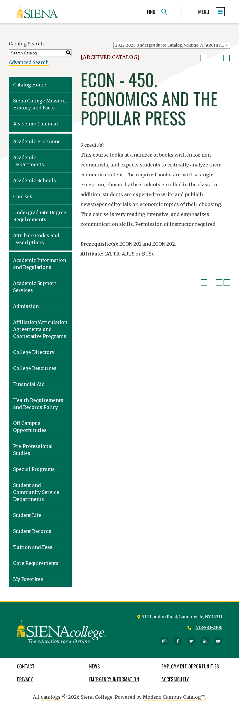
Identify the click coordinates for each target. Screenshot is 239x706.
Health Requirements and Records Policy (38, 403)
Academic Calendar (36, 124)
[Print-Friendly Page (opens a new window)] (219, 58)
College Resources (35, 368)
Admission (26, 306)
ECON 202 (163, 244)
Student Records (32, 531)
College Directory (34, 352)
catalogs (51, 697)
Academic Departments (28, 161)
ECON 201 (130, 244)
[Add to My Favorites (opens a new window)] (204, 58)
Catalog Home (29, 85)
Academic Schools (34, 180)
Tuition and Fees (32, 547)
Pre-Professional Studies (33, 449)
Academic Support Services (34, 286)
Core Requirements (36, 563)
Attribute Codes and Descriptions (36, 239)
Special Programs (34, 469)
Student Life (27, 515)
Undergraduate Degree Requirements (39, 216)
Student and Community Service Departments (36, 492)
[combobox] (171, 45)
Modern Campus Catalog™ (174, 697)
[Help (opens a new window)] (226, 58)
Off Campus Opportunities (30, 426)
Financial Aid (29, 384)
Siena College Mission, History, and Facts (40, 104)
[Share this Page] (211, 58)
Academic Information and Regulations (39, 263)
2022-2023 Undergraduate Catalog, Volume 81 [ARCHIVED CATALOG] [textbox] (172, 45)
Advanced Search (29, 62)
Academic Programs (37, 141)
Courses (22, 196)
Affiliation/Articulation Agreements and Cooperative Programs (40, 329)
